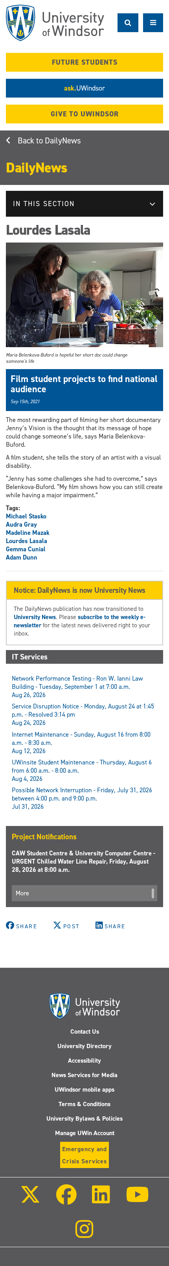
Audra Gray (21, 524)
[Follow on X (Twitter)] (30, 1200)
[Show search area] (128, 22)
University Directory (84, 1046)
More (22, 893)
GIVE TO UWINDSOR (85, 114)
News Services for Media (84, 1075)
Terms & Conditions (84, 1104)
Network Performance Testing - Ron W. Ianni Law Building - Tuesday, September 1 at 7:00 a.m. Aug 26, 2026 (77, 686)
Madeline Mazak (28, 533)
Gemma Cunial (26, 549)
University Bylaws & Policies (84, 1118)
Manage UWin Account (84, 1133)
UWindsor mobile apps (84, 1089)
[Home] (55, 23)
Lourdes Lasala (26, 541)
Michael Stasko (26, 516)
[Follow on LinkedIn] (101, 1200)
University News (35, 617)
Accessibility (84, 1060)
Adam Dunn (21, 557)
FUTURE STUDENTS (85, 62)
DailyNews (63, 140)
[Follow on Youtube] (137, 1200)
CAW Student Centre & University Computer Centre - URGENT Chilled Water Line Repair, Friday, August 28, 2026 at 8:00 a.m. (83, 861)
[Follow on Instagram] (84, 1234)
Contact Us (84, 1031)
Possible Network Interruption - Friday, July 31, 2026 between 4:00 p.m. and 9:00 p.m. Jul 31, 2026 (82, 798)
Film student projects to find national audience (84, 384)
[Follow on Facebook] (66, 1200)
